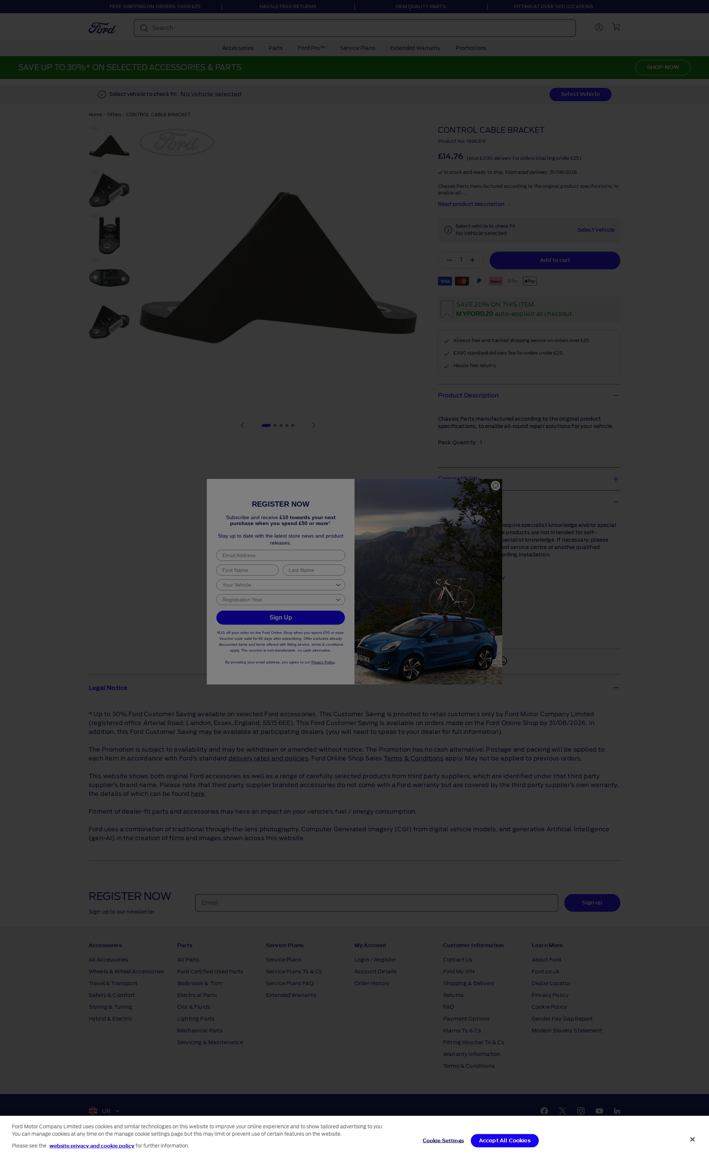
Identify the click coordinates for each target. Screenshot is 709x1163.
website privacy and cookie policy (91, 1145)
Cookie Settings (443, 1140)
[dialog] (354, 1139)
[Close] (692, 1139)
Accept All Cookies (505, 1141)
